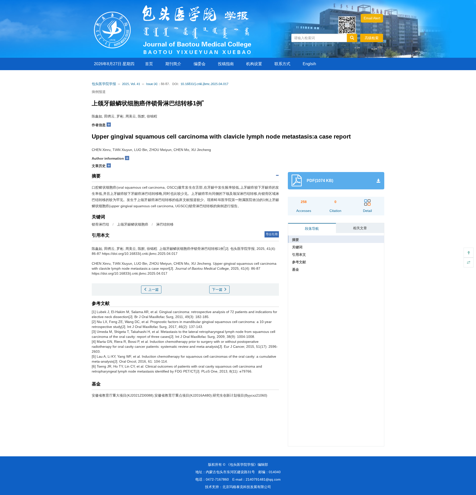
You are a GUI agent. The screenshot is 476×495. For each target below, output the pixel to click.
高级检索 (372, 38)
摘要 (295, 240)
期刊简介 (173, 64)
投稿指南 (226, 64)
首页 (149, 64)
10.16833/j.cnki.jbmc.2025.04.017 (204, 84)
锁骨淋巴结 (100, 224)
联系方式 (282, 64)
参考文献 (299, 262)
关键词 (297, 247)
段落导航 (312, 229)
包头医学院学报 (104, 84)
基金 (295, 269)
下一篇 (217, 289)
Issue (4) (151, 84)
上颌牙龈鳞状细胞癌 (132, 224)
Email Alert (372, 18)
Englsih (309, 64)
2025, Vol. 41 (131, 84)
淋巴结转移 (165, 224)
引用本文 (299, 255)
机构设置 (254, 64)
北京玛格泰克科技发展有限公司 (246, 487)
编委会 (200, 64)
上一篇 (153, 289)
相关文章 (360, 228)
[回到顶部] (469, 253)
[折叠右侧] (469, 262)
